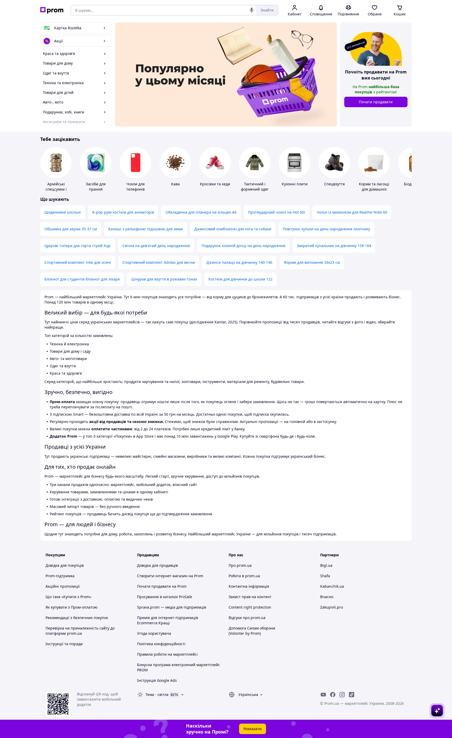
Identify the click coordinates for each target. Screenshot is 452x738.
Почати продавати (376, 101)
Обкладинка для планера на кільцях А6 (201, 212)
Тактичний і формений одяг (255, 186)
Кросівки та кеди (215, 183)
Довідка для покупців (65, 565)
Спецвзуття (334, 183)
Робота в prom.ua (244, 575)
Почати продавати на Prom (162, 586)
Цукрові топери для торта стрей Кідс (77, 245)
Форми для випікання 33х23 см (312, 262)
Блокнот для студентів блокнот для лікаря (82, 279)
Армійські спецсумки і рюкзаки (56, 189)
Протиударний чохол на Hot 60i (276, 212)
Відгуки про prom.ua (247, 617)
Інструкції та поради (64, 643)
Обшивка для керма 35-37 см (70, 228)
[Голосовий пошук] (251, 10)
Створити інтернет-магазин (162, 575)
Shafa (325, 575)
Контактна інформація (249, 586)
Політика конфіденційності (161, 643)
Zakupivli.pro (331, 607)
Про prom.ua (240, 565)
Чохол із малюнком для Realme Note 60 (352, 212)
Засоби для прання (96, 186)
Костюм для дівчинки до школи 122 (240, 279)
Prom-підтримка (60, 575)
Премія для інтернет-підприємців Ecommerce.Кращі (167, 620)
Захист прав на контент (250, 596)
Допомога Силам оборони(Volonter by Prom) (252, 631)
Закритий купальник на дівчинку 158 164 (334, 245)
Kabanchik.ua (332, 586)
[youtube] (323, 694)
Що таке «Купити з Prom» (68, 596)
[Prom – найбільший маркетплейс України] (51, 10)
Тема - (156, 694)
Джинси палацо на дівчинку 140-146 (239, 262)
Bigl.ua (326, 565)
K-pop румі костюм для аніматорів (123, 212)
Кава (175, 183)
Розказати (253, 728)
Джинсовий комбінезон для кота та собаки (232, 228)
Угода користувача (154, 633)
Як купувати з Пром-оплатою (72, 607)
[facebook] (333, 694)
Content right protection (250, 607)
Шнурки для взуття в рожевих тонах (164, 279)
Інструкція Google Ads (157, 680)
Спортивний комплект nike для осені (77, 262)
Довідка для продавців (157, 565)
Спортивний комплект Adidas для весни (158, 262)
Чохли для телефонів (135, 186)
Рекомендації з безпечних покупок (77, 617)
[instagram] (342, 694)
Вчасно (326, 596)
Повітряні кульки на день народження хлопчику (326, 228)
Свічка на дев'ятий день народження (156, 245)
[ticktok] (351, 694)
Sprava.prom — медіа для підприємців (171, 607)
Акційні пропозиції (63, 586)
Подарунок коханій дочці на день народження (243, 245)
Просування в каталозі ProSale (164, 596)
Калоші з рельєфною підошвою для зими (145, 228)
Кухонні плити (295, 183)
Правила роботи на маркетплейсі (167, 654)
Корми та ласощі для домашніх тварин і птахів (374, 189)
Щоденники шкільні (62, 212)
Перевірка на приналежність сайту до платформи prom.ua (80, 631)
